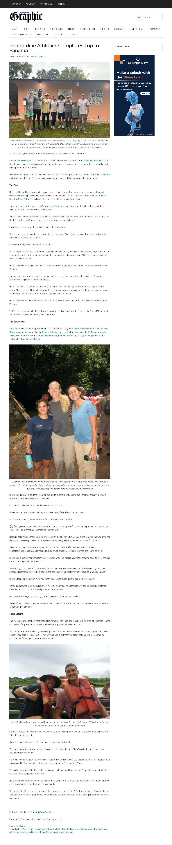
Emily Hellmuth (35, 829)
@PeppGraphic (45, 812)
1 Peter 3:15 (80, 286)
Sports (22, 826)
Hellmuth (35, 339)
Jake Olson (47, 829)
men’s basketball (66, 335)
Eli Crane (92, 332)
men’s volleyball (81, 328)
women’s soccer (23, 332)
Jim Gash (55, 206)
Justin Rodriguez (69, 829)
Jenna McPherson (92, 160)
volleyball (69, 832)
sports (61, 832)
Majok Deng (86, 335)
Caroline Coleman (50, 332)
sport (55, 832)
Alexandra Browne (48, 335)
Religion (49, 832)
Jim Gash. (57, 829)
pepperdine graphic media (28, 832)
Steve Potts (23, 199)
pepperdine (92, 829)
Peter (42, 832)
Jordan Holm (22, 160)
